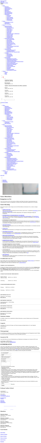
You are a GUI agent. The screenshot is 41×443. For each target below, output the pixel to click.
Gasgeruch (8, 16)
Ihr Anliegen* (3, 360)
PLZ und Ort (3, 358)
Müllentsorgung (9, 19)
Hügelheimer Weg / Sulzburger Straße (13, 51)
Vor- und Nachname (5, 352)
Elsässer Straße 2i (10, 29)
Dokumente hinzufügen (5, 367)
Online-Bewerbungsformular (7, 211)
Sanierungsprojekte (8, 148)
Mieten (4, 5)
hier (27, 252)
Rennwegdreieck (10, 47)
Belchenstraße (9, 40)
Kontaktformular (3, 397)
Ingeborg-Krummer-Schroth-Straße (13, 46)
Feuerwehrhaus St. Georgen (11, 70)
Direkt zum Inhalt (3, 0)
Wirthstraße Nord (10, 36)
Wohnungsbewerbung (8, 8)
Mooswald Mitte (9, 54)
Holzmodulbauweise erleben (11, 58)
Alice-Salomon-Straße (10, 39)
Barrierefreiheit (5, 181)
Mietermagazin (7, 9)
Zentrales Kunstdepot (10, 69)
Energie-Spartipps (10, 17)
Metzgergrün (9, 32)
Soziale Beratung (7, 7)
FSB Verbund (2, 432)
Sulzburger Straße (10, 34)
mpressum (2, 400)
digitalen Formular (31, 260)
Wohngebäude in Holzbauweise (12, 59)
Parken (6, 74)
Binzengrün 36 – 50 (10, 42)
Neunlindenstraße (10, 55)
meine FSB (2, 1)
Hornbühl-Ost (9, 45)
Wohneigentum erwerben (9, 22)
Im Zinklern (9, 56)
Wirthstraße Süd (9, 37)
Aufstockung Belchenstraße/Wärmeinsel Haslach (15, 61)
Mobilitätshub (9, 53)
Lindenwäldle (9, 31)
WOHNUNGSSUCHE (7, 209)
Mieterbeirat (7, 10)
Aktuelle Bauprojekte (8, 26)
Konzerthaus (9, 67)
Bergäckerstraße (9, 41)
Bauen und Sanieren (8, 25)
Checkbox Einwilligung (5, 379)
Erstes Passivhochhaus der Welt (12, 63)
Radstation (8, 68)
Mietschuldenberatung (8, 13)
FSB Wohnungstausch (8, 12)
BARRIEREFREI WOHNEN (8, 240)
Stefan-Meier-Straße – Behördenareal (13, 33)
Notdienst (2, 398)
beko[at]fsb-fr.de (33, 221)
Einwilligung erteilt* (5, 380)
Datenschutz (2, 401)
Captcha (2, 383)
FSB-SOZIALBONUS (7, 224)
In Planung (6, 52)
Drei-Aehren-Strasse (10, 27)
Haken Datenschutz (4, 374)
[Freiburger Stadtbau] (4, 2)
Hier (16, 349)
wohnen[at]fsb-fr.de (22, 262)
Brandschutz (9, 15)
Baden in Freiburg (3, 436)
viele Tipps (37, 217)
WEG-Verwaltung (8, 123)
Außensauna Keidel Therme (11, 60)
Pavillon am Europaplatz (11, 66)
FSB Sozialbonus (8, 11)
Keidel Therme (2, 439)
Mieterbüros (7, 6)
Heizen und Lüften (10, 18)
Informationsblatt (18, 233)
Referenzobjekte (7, 57)
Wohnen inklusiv (35, 242)
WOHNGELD (5, 228)
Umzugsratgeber (9, 20)
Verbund (4, 71)
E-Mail (2, 354)
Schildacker (9, 48)
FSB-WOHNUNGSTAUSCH (8, 231)
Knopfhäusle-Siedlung (10, 150)
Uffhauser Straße (10, 35)
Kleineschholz (9, 30)
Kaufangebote (7, 23)
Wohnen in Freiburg (3, 434)
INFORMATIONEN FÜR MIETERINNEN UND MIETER (13, 215)
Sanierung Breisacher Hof (11, 149)
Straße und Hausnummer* (6, 356)
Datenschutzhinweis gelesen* (7, 375)
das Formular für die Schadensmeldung (25, 216)
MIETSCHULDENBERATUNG (8, 235)
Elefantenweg (9, 28)
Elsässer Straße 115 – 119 (11, 44)
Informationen (7, 14)
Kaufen (4, 21)
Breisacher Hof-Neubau (11, 43)
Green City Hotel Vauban (11, 62)
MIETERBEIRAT (6, 254)
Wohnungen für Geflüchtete (11, 64)
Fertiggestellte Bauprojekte (9, 38)
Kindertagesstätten (10, 65)
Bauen (4, 124)
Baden (6, 73)
